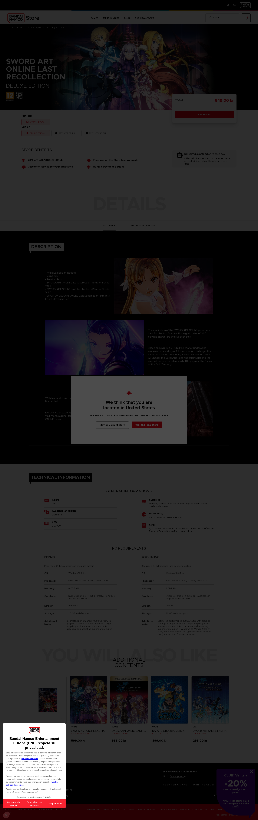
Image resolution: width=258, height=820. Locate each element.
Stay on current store (112, 425)
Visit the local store (146, 424)
